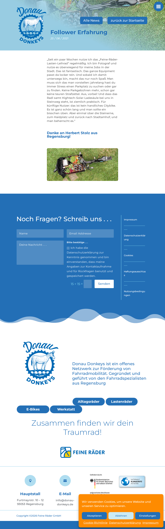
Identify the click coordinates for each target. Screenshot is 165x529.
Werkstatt (66, 409)
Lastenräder (121, 402)
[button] (158, 6)
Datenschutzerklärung (125, 522)
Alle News (91, 20)
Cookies (128, 255)
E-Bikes (33, 409)
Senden (104, 284)
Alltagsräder (88, 402)
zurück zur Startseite (127, 20)
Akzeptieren (94, 515)
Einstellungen (147, 515)
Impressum (150, 522)
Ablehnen (121, 515)
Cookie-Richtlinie (95, 522)
